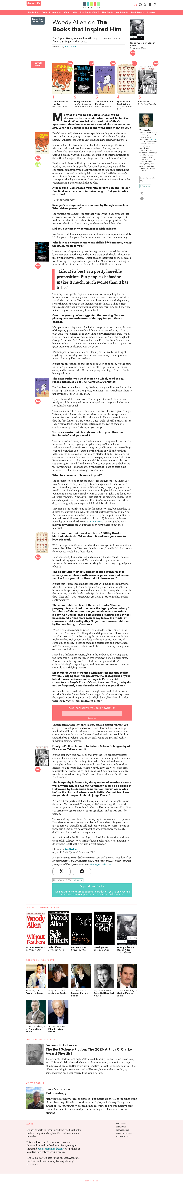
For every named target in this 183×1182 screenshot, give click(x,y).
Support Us (33, 3)
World (67, 12)
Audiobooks (122, 12)
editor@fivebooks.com (100, 864)
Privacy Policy (122, 1130)
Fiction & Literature (51, 12)
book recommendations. (51, 1148)
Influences (78, 880)
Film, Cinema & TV (62, 880)
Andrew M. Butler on (89, 1049)
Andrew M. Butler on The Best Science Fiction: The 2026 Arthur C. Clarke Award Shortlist (91, 1062)
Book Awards (137, 12)
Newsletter (121, 1124)
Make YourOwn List (38, 20)
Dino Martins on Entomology (91, 1103)
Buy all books (38, 64)
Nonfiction (33, 12)
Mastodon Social (124, 1137)
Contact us (121, 1127)
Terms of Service (124, 1133)
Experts (151, 12)
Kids (75, 12)
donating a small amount (109, 895)
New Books (107, 12)
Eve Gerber (70, 47)
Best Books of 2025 (89, 12)
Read (132, 53)
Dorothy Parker (93, 521)
